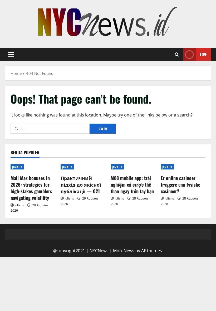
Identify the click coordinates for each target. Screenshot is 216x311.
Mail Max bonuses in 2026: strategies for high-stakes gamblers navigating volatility (31, 187)
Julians (19, 205)
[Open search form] (177, 55)
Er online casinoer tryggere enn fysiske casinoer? (180, 184)
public (17, 166)
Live (203, 54)
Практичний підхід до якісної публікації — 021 (81, 184)
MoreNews (123, 251)
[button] (11, 54)
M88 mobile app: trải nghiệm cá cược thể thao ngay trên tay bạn (132, 184)
